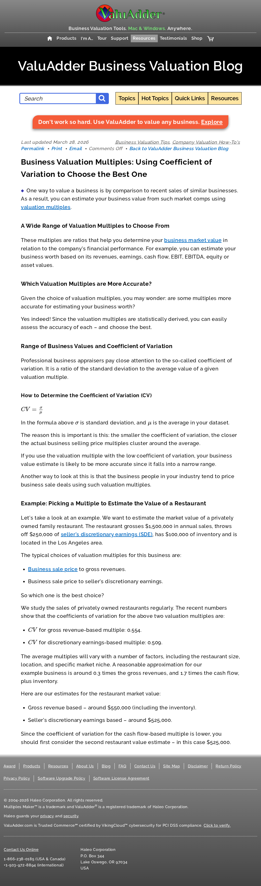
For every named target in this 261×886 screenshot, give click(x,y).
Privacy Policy (17, 778)
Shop (197, 38)
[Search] (102, 98)
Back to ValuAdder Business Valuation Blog (178, 148)
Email (75, 148)
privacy (47, 816)
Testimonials (173, 38)
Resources (144, 38)
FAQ (122, 766)
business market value (192, 240)
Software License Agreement (121, 778)
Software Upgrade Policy (61, 778)
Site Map (171, 766)
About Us (85, 766)
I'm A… (87, 38)
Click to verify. (217, 825)
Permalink (32, 148)
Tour (102, 38)
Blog (106, 766)
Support (119, 38)
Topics (127, 98)
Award (9, 766)
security (70, 816)
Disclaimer (198, 766)
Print (56, 148)
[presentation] (32, 409)
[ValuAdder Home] (130, 13)
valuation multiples (46, 207)
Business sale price (53, 569)
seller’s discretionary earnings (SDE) (107, 534)
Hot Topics (155, 98)
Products (66, 38)
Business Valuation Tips (142, 142)
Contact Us (144, 766)
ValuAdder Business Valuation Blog (130, 66)
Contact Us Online (21, 849)
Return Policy (228, 766)
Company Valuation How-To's (206, 142)
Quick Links (190, 98)
